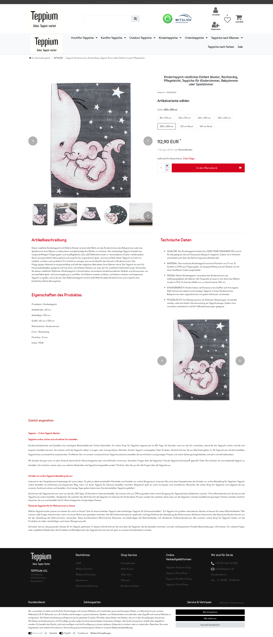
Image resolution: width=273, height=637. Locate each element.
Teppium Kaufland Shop (179, 578)
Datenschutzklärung (87, 585)
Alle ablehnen (210, 618)
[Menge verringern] (167, 170)
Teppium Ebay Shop (176, 573)
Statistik (53, 633)
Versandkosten (185, 149)
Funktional (83, 633)
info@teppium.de (224, 568)
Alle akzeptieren (210, 612)
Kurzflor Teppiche (112, 38)
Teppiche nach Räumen (225, 38)
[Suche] (135, 18)
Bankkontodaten (130, 585)
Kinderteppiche (168, 38)
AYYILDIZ (58, 57)
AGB (78, 563)
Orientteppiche (194, 38)
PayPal (67, 633)
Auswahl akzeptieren (210, 624)
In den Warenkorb (206, 168)
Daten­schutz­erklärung (122, 627)
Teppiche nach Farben (221, 47)
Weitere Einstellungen (101, 633)
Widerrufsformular (86, 574)
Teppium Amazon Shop (178, 567)
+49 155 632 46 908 (226, 563)
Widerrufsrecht (84, 568)
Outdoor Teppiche (140, 38)
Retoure (125, 580)
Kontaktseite (128, 563)
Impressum (82, 580)
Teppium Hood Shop (177, 584)
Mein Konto (127, 568)
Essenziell (37, 633)
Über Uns (126, 574)
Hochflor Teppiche (82, 38)
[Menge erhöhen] (167, 166)
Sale (240, 47)
